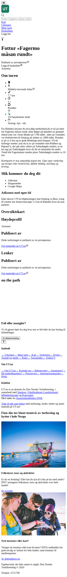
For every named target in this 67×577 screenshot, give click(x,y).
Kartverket (27, 395)
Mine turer (6, 28)
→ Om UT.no (8, 370)
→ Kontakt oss (23, 370)
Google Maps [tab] (15, 186)
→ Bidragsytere (39, 370)
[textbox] (16, 19)
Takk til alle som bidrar (13, 403)
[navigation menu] (2, 37)
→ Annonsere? (55, 370)
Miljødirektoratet (9, 395)
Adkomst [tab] (12, 180)
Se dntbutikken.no (10, 558)
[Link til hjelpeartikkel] (28, 62)
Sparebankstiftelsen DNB (29, 398)
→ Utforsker (7, 355)
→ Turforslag (43, 355)
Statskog (21, 392)
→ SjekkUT (49, 358)
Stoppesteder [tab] (14, 183)
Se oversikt (7, 490)
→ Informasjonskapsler (49, 373)
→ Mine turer (21, 355)
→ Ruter (23, 358)
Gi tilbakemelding (11, 338)
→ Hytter (55, 355)
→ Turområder (35, 358)
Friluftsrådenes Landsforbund (42, 392)
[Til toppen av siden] (3, 342)
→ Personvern (29, 373)
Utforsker (6, 25)
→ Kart (32, 355)
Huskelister (7, 31)
